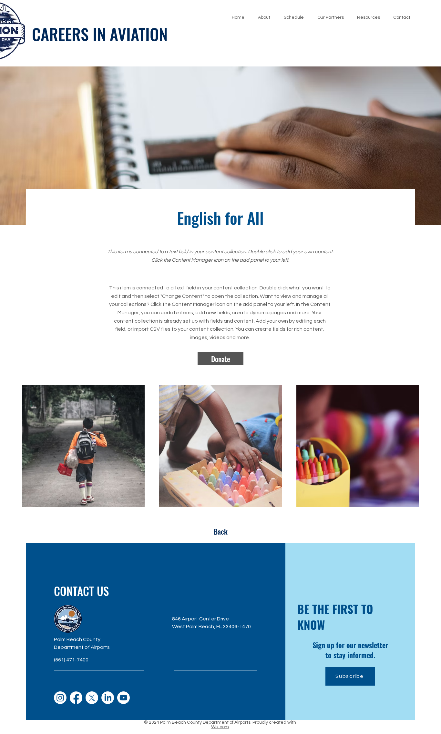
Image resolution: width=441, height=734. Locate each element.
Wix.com (220, 727)
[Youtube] (123, 697)
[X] (92, 697)
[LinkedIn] (107, 697)
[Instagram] (60, 697)
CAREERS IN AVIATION (100, 33)
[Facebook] (76, 697)
